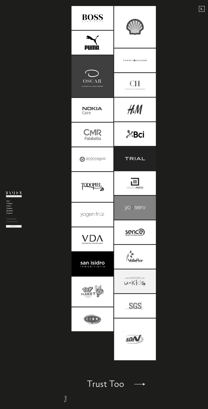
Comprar (9, 208)
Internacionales (11, 221)
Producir (9, 213)
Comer (8, 206)
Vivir (8, 201)
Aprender (9, 211)
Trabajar (9, 203)
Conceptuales (11, 219)
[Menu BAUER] (202, 9)
